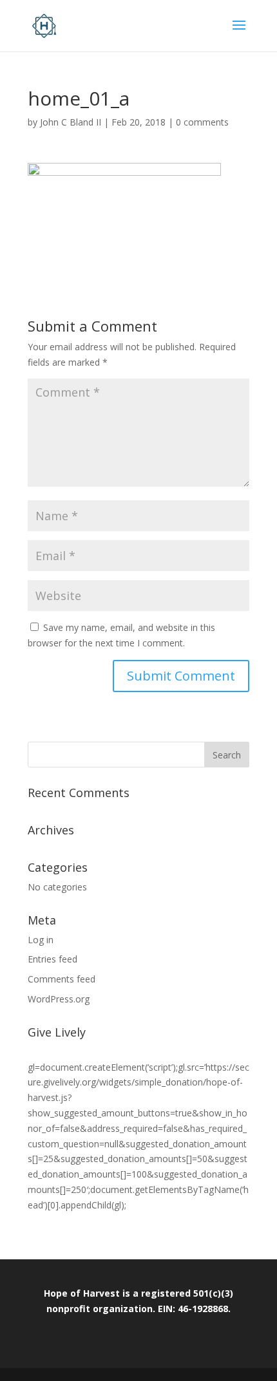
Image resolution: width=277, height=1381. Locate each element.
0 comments (202, 122)
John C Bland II (70, 122)
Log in (40, 940)
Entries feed (52, 959)
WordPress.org (59, 999)
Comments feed (61, 979)
